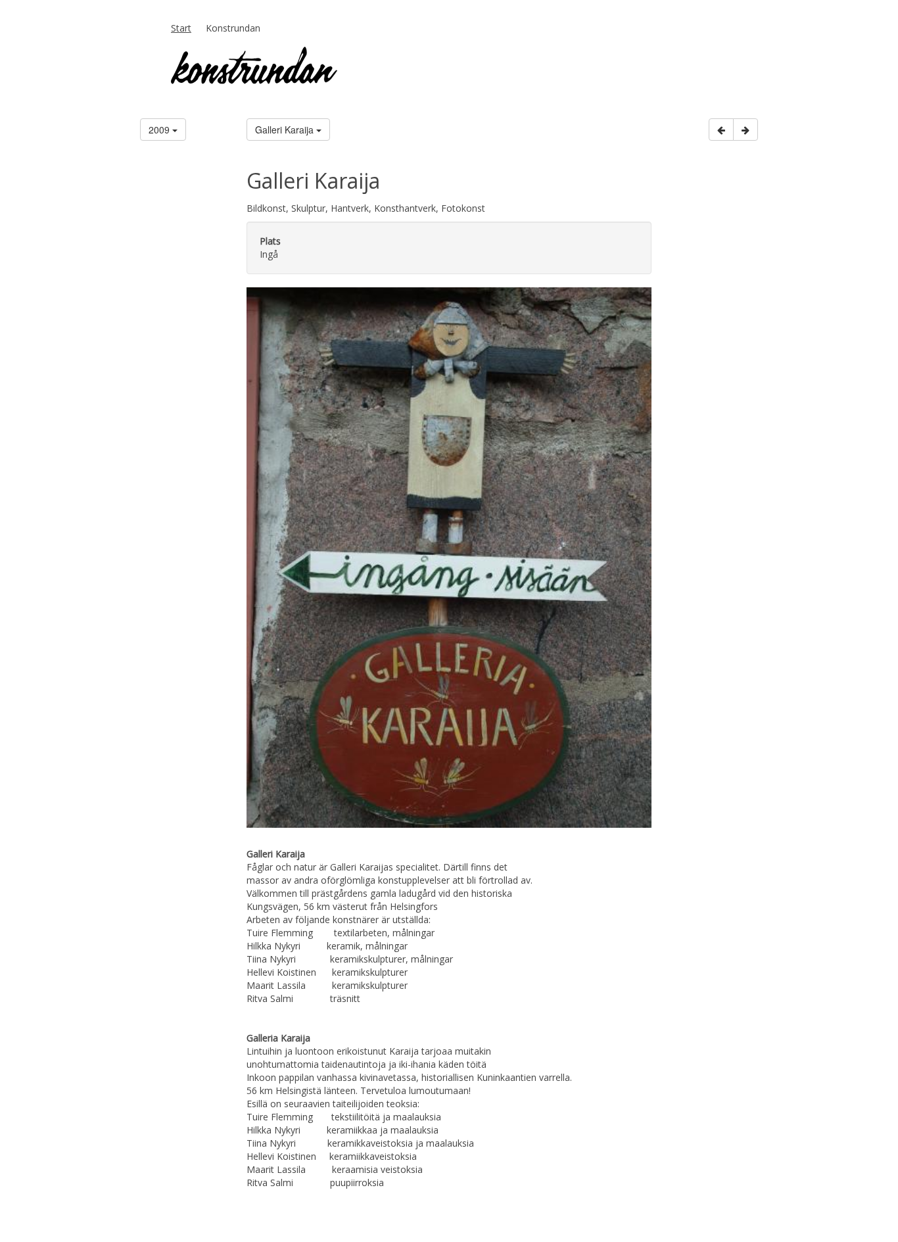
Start (181, 28)
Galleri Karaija (285, 129)
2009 (160, 129)
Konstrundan (233, 28)
